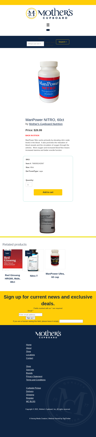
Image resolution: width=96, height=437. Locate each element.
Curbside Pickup (33, 388)
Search (41, 38)
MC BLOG (30, 401)
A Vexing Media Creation (38, 418)
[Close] (48, 30)
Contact (29, 358)
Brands (29, 373)
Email (30, 311)
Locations (30, 355)
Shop (28, 351)
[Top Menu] (48, 25)
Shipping (30, 395)
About (28, 348)
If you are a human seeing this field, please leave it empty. (36, 321)
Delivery (30, 391)
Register (30, 398)
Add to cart (48, 192)
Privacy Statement (34, 376)
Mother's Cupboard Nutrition (46, 123)
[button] (62, 41)
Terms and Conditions (36, 380)
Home (29, 345)
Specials (30, 370)
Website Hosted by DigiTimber (59, 418)
